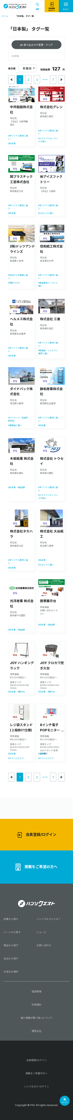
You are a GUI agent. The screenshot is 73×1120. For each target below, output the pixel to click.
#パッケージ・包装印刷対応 (18, 419)
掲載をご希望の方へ (41, 867)
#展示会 (21, 691)
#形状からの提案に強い (18, 276)
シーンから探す (12, 932)
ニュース (41, 932)
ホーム (5, 16)
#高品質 (21, 487)
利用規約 (36, 1004)
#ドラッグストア (16, 758)
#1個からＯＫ (14, 283)
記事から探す (11, 919)
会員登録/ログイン (41, 834)
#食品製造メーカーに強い (48, 284)
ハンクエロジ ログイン (36, 1086)
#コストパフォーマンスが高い (48, 140)
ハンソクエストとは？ (48, 919)
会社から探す (11, 958)
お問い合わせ (43, 945)
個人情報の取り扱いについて (36, 1017)
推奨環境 (36, 991)
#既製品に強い (15, 425)
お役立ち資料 (11, 971)
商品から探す (11, 945)
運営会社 (36, 1031)
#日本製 (12, 143)
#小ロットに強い (46, 213)
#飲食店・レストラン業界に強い (48, 352)
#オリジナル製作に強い (18, 137)
